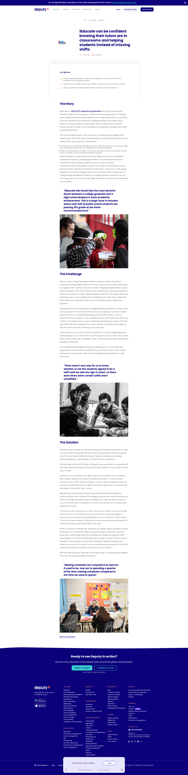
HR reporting (68, 741)
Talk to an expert (82, 668)
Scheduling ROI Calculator (116, 708)
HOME (85, 20)
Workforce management (137, 720)
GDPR (109, 737)
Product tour (90, 692)
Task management (70, 715)
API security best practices (137, 692)
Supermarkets (90, 755)
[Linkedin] (129, 741)
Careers (131, 709)
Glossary (110, 701)
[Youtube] (138, 741)
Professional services (93, 748)
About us (131, 707)
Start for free (147, 9)
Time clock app (69, 717)
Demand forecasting (71, 697)
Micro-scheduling (69, 701)
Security (88, 753)
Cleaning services (92, 730)
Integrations (68, 699)
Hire (65, 738)
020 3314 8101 (136, 730)
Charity (88, 728)
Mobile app (67, 704)
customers (92, 20)
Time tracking (68, 719)
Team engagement (70, 747)
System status (113, 725)
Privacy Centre (62, 765)
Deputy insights (113, 697)
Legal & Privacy (113, 735)
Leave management (71, 736)
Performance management (73, 745)
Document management (72, 734)
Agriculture (89, 723)
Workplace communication (73, 722)
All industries (90, 721)
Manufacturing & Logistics (95, 746)
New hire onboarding (71, 743)
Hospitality (89, 741)
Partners (131, 713)
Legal (53, 765)
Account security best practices (139, 690)
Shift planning (68, 708)
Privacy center (113, 739)
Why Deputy (132, 718)
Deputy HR (67, 731)
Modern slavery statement (137, 711)
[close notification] (185, 3)
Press (130, 716)
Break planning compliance (73, 695)
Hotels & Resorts (91, 744)
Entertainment (91, 737)
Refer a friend (112, 706)
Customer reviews (114, 695)
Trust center (112, 741)
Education (89, 735)
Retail (87, 750)
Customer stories (114, 692)
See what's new (91, 695)
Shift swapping (69, 710)
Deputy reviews (113, 699)
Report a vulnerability (135, 695)
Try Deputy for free (105, 668)
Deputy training (113, 718)
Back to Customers (67, 636)
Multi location (90, 709)
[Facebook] (135, 741)
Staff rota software (70, 706)
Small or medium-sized (94, 711)
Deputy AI (66, 9)
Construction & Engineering (95, 732)
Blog (109, 690)
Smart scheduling (70, 713)
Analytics (67, 690)
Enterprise (89, 704)
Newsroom (111, 704)
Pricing (97, 9)
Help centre (112, 722)
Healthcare (89, 739)
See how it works (130, 9)
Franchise (89, 707)
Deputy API (111, 720)
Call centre (89, 725)
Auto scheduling (69, 692)
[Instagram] (132, 741)
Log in (118, 9)
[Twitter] (141, 741)
